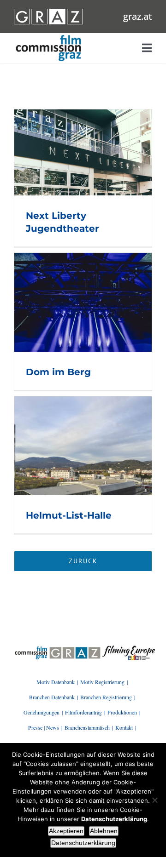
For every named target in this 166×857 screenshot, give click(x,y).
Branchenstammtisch (87, 727)
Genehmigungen (41, 712)
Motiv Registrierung (102, 682)
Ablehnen (104, 830)
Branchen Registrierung (106, 697)
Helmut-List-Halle (69, 515)
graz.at (137, 16)
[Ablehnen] (154, 800)
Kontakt (124, 727)
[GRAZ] (75, 648)
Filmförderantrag (83, 712)
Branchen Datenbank (52, 697)
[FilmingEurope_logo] (31, 648)
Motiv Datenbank (55, 682)
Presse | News (43, 727)
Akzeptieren (66, 830)
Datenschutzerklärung (83, 842)
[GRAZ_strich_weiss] (48, 12)
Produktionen (122, 712)
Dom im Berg (58, 371)
